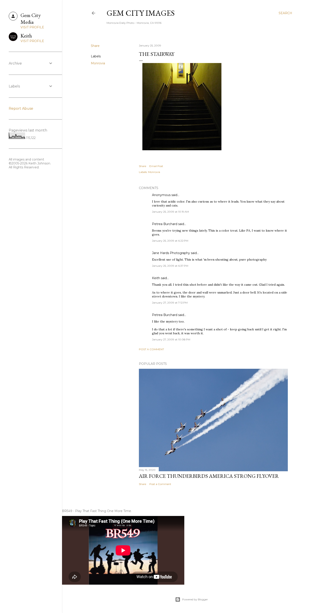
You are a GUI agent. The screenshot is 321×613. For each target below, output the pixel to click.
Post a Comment (151, 349)
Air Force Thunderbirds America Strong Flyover (209, 476)
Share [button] (95, 46)
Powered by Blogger (195, 599)
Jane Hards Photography (171, 253)
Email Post (156, 166)
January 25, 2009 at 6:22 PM (170, 240)
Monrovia (98, 63)
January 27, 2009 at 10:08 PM (171, 339)
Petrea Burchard (164, 224)
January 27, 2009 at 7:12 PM (170, 302)
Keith (156, 278)
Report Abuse (21, 108)
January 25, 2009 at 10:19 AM (170, 211)
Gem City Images (141, 13)
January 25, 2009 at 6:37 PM (170, 265)
